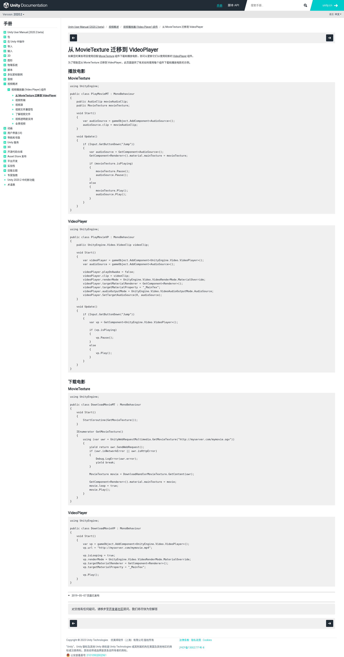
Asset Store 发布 (17, 156)
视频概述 (13, 83)
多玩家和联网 (15, 74)
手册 (219, 5)
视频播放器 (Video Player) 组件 (28, 89)
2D (9, 55)
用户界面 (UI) (15, 132)
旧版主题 (13, 170)
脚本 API (233, 5)
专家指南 (13, 175)
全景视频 (20, 123)
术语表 (11, 184)
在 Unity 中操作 (16, 41)
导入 (10, 46)
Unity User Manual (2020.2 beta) (26, 32)
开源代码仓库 (15, 151)
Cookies (207, 640)
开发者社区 (116, 609)
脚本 (10, 69)
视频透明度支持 (24, 119)
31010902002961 (97, 655)
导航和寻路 (14, 137)
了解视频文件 (22, 114)
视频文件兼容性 (24, 109)
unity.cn (327, 5)
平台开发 (13, 161)
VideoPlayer (180, 56)
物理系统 (13, 65)
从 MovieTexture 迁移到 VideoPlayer (35, 95)
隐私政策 (196, 640)
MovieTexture (106, 56)
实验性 (11, 165)
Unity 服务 (13, 142)
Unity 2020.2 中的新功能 (21, 179)
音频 (10, 79)
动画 (10, 128)
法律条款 (184, 640)
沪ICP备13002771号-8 (191, 647)
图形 (10, 60)
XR (9, 147)
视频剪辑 (20, 100)
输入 (10, 51)
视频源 (19, 104)
